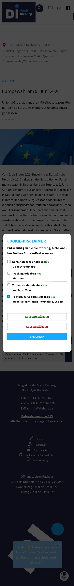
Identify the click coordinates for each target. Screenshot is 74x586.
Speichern (37, 337)
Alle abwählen (37, 327)
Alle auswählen (37, 317)
